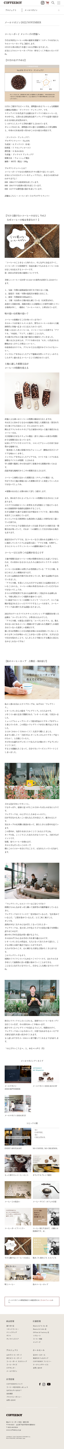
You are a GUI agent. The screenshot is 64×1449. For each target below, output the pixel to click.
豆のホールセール (39, 1355)
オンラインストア (13, 1339)
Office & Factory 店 (41, 1332)
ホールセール (39, 1350)
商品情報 (10, 1321)
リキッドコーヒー (13, 1329)
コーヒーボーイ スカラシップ (17, 1361)
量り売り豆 (10, 1326)
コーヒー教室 (37, 1339)
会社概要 (10, 1393)
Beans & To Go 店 (40, 1326)
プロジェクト (12, 1350)
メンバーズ (37, 1342)
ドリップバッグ (12, 1332)
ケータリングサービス (40, 1364)
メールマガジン (12, 1371)
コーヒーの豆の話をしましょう (17, 1387)
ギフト (9, 1335)
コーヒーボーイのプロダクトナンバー (34, 196)
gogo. (24, 1438)
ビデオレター (11, 1368)
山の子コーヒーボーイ (14, 1355)
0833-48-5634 (13, 1427)
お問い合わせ (37, 1368)
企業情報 (10, 1379)
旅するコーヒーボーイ (14, 1358)
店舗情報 (37, 1321)
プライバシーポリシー (14, 1397)
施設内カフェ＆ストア (40, 1358)
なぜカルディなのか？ (14, 1390)
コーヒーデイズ (12, 1364)
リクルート (37, 1335)
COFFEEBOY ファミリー (42, 1361)
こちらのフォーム (45, 1300)
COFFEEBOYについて (15, 1384)
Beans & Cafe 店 (39, 1329)
